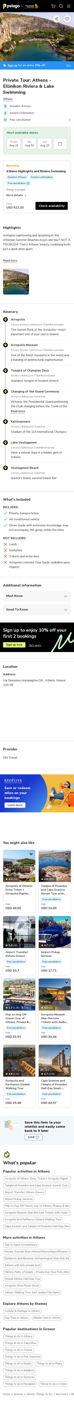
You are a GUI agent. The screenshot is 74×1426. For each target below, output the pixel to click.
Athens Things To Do (39, 1394)
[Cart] (53, 6)
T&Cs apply (34, 645)
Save (31, 1137)
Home (6, 1394)
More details (14, 195)
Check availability (52, 206)
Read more (10, 260)
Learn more (15, 805)
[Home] (20, 6)
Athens (8, 99)
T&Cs (68, 65)
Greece (18, 1394)
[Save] (31, 854)
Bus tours (62, 1394)
